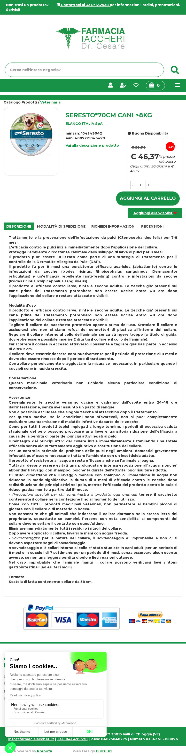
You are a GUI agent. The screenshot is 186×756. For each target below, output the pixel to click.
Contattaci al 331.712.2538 (85, 5)
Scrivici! (13, 10)
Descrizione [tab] (18, 226)
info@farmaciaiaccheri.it (31, 739)
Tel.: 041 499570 (72, 739)
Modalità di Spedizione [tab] (61, 226)
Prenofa (44, 751)
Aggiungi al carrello (148, 198)
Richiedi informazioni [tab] (113, 226)
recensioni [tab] (152, 226)
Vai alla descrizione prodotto (92, 145)
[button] (132, 185)
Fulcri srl (104, 751)
